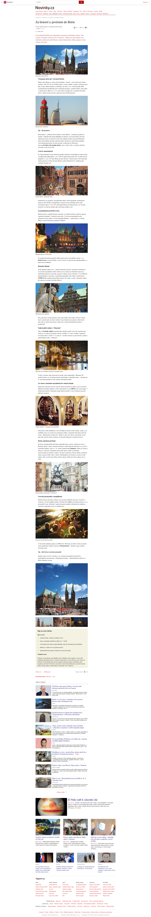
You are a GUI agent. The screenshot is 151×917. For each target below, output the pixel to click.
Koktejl (100, 11)
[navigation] (2, 2)
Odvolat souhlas (95, 912)
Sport (74, 13)
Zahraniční (59, 11)
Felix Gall (51, 893)
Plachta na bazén (58, 903)
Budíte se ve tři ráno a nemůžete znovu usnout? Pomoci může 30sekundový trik (67, 700)
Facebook (41, 912)
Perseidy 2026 (76, 901)
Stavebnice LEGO (61, 906)
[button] (62, 60)
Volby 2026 (38, 884)
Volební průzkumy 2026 (41, 887)
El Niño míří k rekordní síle (83, 799)
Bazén (51, 903)
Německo (48, 676)
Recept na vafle (80, 893)
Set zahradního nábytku (90, 903)
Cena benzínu (84, 901)
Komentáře (75, 11)
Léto (54, 676)
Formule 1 (65, 893)
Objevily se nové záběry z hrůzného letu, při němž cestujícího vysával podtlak (102, 839)
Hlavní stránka (39, 11)
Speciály (83, 13)
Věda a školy (55, 782)
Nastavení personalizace (106, 912)
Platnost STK (106, 895)
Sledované (105, 13)
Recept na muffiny (80, 887)
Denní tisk (99, 13)
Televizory (93, 906)
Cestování (54, 13)
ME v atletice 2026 (67, 891)
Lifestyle (96, 11)
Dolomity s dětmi (93, 895)
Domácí (50, 11)
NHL (64, 895)
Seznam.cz (146, 2)
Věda (50, 13)
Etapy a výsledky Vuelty (55, 887)
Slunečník (73, 903)
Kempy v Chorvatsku (94, 884)
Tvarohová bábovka (81, 891)
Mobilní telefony (52, 906)
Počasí (87, 13)
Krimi (80, 11)
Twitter (46, 912)
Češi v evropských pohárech (96, 901)
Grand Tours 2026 (53, 895)
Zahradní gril (100, 903)
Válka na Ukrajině (67, 11)
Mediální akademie (68, 912)
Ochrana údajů (85, 912)
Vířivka (106, 903)
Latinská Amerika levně (95, 893)
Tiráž (61, 912)
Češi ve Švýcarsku (94, 891)
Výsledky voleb (39, 889)
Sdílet (82, 27)
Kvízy (78, 13)
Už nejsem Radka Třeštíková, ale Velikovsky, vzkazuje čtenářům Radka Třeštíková (69, 740)
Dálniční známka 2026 (108, 887)
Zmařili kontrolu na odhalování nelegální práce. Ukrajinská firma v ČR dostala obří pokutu (67, 713)
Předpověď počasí (66, 901)
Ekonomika (90, 11)
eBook (77, 27)
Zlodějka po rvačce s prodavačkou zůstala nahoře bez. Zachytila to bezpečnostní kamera (69, 753)
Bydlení (54, 729)
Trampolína (67, 903)
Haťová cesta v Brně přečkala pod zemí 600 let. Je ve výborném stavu (69, 779)
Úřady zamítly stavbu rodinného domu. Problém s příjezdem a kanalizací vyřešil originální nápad (68, 727)
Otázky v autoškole (107, 893)
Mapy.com (58, 901)
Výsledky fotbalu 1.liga (68, 887)
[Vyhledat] (81, 2)
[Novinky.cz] (45, 8)
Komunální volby (40, 895)
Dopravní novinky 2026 (108, 889)
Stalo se (46, 11)
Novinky (37, 26)
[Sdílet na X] (87, 672)
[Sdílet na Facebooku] (84, 672)
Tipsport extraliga (67, 889)
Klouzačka (79, 903)
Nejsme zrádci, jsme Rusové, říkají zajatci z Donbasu (69, 765)
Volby (54, 11)
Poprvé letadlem (93, 887)
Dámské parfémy (71, 906)
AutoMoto (45, 13)
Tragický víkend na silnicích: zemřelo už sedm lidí (48, 838)
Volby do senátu (39, 893)
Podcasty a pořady (67, 13)
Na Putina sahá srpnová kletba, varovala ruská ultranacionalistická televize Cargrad (67, 687)
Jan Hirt (51, 889)
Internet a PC (39, 13)
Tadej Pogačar (52, 891)
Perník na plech (80, 895)
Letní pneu (79, 906)
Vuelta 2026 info (53, 884)
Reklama (52, 912)
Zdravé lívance (79, 889)
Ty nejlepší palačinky (81, 884)
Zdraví (53, 703)
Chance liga (65, 884)
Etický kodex (78, 912)
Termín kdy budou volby (41, 891)
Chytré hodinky (101, 906)
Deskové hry (87, 906)
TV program (93, 13)
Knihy (53, 743)
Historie (60, 13)
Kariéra (57, 912)
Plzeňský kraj (55, 716)
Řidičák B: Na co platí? (108, 891)
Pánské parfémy (110, 906)
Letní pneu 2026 (107, 884)
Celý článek (78, 808)
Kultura (84, 11)
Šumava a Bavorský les (95, 889)
